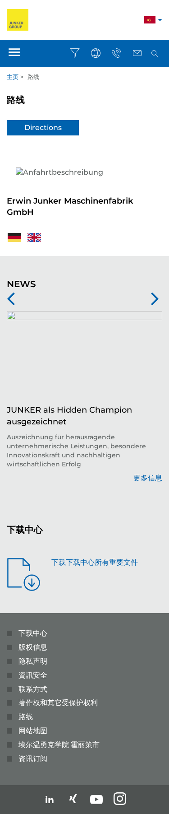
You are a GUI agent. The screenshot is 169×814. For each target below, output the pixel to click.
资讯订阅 (32, 758)
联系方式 (32, 689)
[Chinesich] (149, 21)
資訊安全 (32, 675)
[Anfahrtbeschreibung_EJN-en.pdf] (34, 237)
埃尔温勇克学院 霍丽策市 (59, 744)
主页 (12, 76)
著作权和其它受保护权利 (58, 702)
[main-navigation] (14, 53)
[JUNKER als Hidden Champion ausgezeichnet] (84, 358)
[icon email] (137, 53)
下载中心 (32, 633)
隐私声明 (32, 661)
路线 (25, 716)
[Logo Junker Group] (17, 19)
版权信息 (32, 647)
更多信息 (147, 478)
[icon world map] (95, 53)
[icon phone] (116, 53)
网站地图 (32, 730)
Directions (43, 127)
